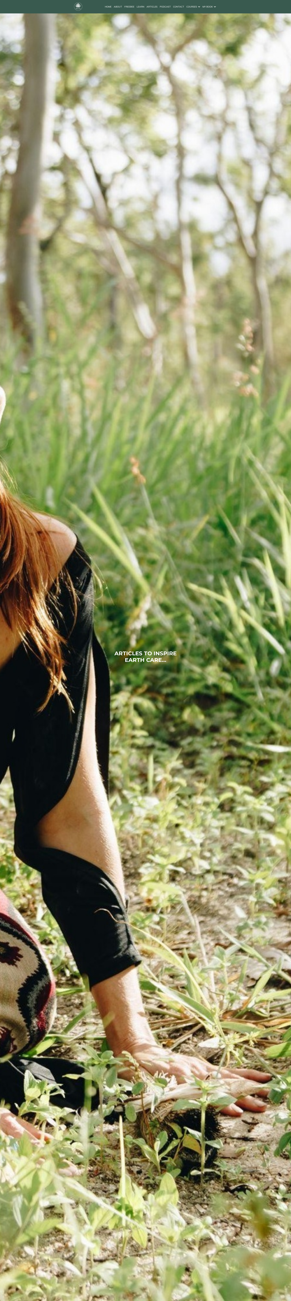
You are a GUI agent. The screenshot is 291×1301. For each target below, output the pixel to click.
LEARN (140, 6)
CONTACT (178, 6)
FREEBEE (129, 6)
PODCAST (165, 6)
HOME (108, 6)
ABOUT (118, 6)
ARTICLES (152, 6)
